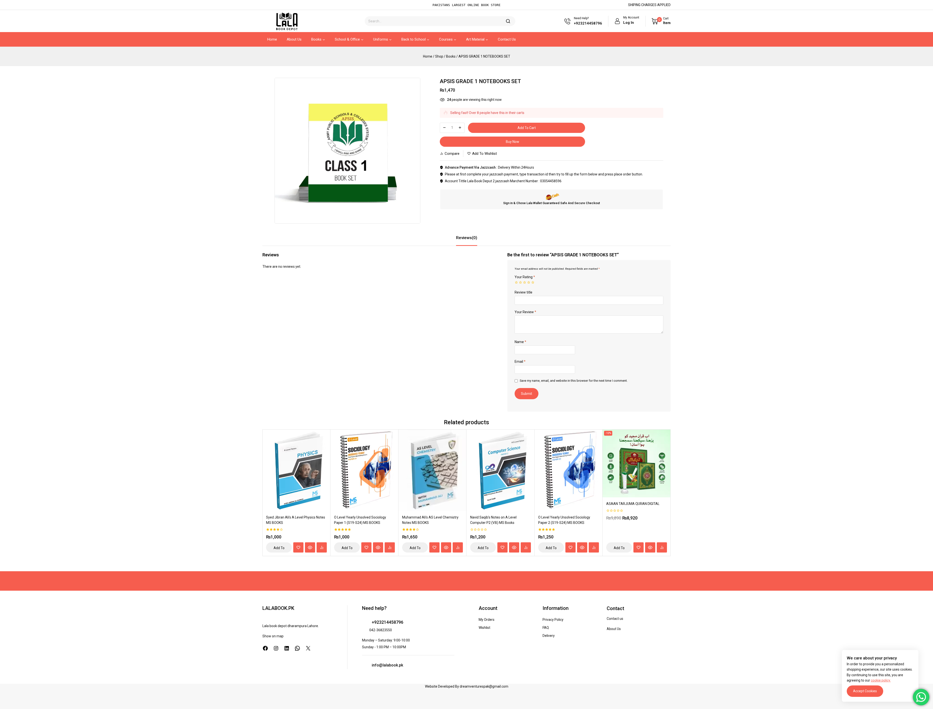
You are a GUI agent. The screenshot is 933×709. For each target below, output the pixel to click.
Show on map (273, 636)
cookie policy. (881, 680)
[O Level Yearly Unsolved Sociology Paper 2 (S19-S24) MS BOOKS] (569, 470)
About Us (294, 39)
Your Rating (525, 277)
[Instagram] (276, 648)
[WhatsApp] (297, 648)
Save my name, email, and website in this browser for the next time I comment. (574, 380)
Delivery (549, 636)
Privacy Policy (553, 620)
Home (272, 39)
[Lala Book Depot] (286, 21)
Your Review (525, 312)
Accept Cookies (865, 691)
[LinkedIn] (287, 648)
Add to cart (527, 128)
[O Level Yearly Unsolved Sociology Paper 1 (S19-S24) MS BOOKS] (364, 470)
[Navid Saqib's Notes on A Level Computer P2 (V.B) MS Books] (500, 470)
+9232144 (381, 622)
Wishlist (484, 628)
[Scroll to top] (11, 683)
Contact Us (507, 39)
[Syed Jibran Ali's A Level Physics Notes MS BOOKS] (296, 470)
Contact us (615, 619)
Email (520, 361)
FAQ (546, 628)
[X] (308, 648)
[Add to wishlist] (298, 547)
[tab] (466, 238)
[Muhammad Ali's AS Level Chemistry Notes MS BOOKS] (432, 470)
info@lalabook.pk (387, 665)
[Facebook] (265, 648)
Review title (523, 292)
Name (520, 342)
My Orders (486, 620)
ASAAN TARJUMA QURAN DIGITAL (632, 504)
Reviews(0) (466, 237)
